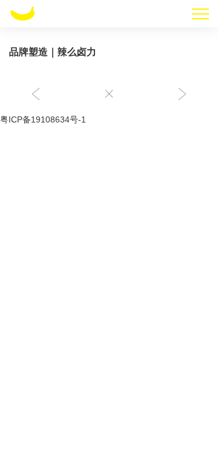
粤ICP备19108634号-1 (43, 119)
